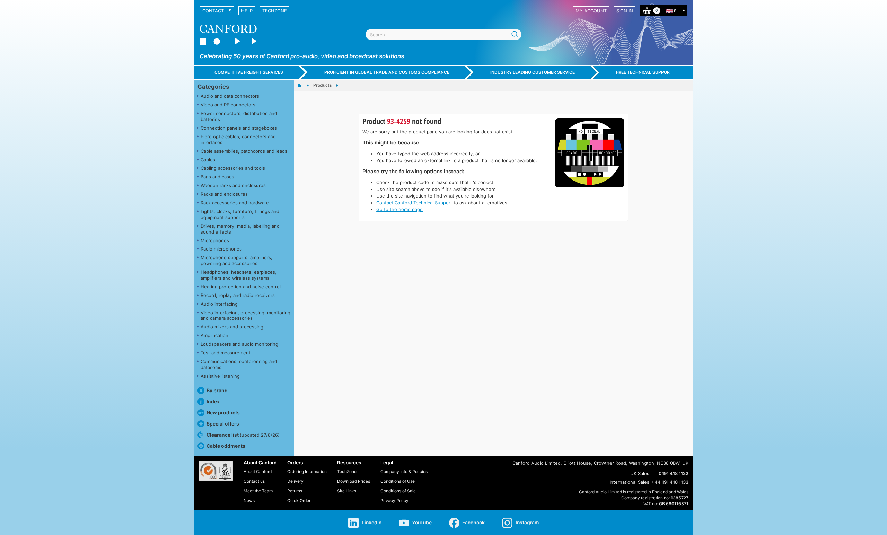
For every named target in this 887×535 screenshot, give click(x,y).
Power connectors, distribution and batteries (239, 116)
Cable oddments (226, 446)
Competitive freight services (248, 72)
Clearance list (243, 435)
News (249, 500)
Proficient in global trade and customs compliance (386, 72)
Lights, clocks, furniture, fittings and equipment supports (240, 214)
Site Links (346, 490)
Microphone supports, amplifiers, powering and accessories (236, 260)
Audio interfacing (219, 304)
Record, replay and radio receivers (238, 295)
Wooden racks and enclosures (233, 185)
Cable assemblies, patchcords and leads (244, 151)
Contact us (216, 11)
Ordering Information (307, 471)
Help (247, 11)
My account (591, 11)
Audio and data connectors (230, 96)
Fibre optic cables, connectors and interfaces (238, 139)
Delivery (295, 481)
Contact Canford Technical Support (414, 202)
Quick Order (298, 500)
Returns (294, 490)
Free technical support (644, 72)
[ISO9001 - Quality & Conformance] (216, 471)
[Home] (302, 85)
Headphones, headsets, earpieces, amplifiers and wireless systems (238, 275)
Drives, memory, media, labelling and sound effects (240, 229)
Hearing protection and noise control (241, 286)
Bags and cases (217, 176)
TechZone (274, 11)
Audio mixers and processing (232, 327)
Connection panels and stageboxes (239, 128)
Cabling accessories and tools (233, 168)
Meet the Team (258, 490)
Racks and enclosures (224, 194)
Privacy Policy (394, 500)
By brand (217, 390)
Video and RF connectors (228, 104)
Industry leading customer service (532, 72)
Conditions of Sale (398, 490)
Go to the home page (399, 209)
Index (213, 401)
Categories (213, 86)
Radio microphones (221, 249)
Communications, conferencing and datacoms (239, 364)
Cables (208, 160)
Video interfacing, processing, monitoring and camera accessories (245, 315)
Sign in (624, 11)
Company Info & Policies (404, 471)
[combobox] (443, 34)
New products (223, 412)
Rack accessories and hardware (235, 202)
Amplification (214, 335)
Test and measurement (226, 353)
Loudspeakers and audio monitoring (239, 344)
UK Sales (639, 473)
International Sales (629, 482)
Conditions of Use (397, 481)
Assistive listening (220, 376)
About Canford (258, 471)
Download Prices (353, 481)
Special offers (223, 424)
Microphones (215, 240)
